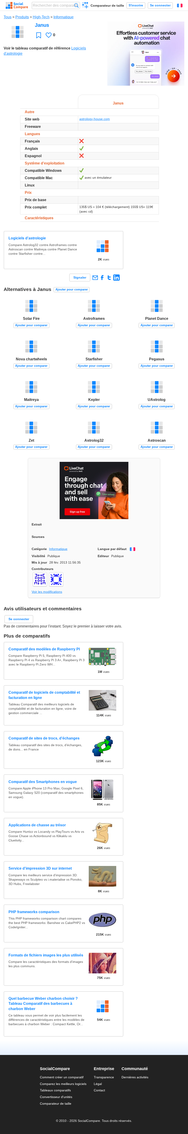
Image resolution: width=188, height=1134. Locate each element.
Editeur (103, 556)
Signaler (79, 277)
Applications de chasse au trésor (37, 825)
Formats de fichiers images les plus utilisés (45, 955)
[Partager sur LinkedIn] (116, 277)
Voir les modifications (47, 592)
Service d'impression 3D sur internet (40, 868)
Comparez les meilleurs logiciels (63, 1084)
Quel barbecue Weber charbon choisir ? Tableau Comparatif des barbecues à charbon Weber (43, 1004)
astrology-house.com (94, 119)
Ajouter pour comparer (71, 289)
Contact (99, 1090)
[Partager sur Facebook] (102, 277)
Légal (98, 1084)
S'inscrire (136, 5)
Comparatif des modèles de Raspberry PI (44, 649)
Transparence (104, 1077)
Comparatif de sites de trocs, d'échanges (44, 738)
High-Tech (41, 17)
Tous (7, 17)
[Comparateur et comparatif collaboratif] (17, 5)
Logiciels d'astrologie (27, 238)
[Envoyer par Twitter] (109, 277)
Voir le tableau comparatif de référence (37, 48)
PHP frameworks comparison (33, 912)
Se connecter (160, 5)
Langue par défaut (112, 549)
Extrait (37, 524)
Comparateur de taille (107, 5)
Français (179, 5)
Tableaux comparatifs (55, 1090)
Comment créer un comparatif (61, 1077)
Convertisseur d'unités (56, 1097)
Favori (39, 35)
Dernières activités (135, 1077)
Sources (38, 537)
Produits (22, 17)
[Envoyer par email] (95, 277)
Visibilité (38, 556)
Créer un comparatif (85, 5)
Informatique (63, 17)
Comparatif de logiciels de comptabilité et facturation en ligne (44, 694)
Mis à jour (39, 562)
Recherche (76, 5)
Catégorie (39, 549)
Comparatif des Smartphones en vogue (42, 782)
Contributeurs (42, 569)
